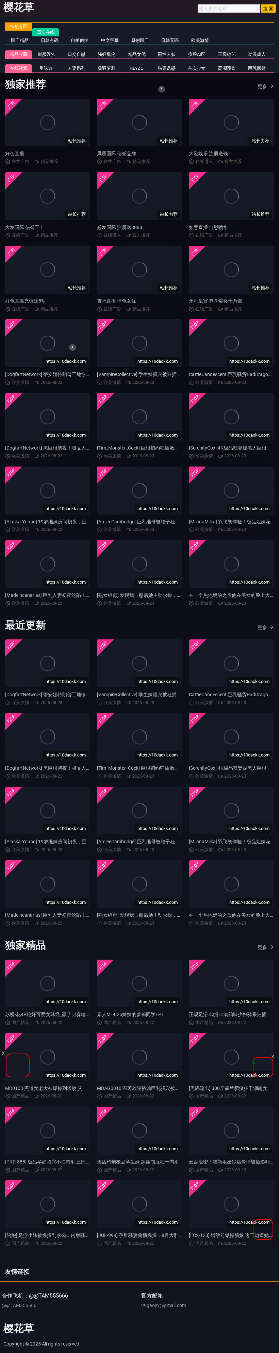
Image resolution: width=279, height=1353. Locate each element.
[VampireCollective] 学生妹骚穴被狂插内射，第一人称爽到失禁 (163, 374)
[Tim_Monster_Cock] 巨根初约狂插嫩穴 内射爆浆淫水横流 (157, 448)
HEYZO (137, 68)
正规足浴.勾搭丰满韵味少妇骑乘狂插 (227, 1014)
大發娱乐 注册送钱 (208, 153)
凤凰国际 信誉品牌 (116, 153)
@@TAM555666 (19, 1305)
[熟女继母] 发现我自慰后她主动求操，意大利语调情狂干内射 (161, 595)
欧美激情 (200, 40)
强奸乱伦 (106, 54)
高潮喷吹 (227, 68)
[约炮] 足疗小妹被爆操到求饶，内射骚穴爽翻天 (54, 1235)
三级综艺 (227, 54)
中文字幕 (110, 40)
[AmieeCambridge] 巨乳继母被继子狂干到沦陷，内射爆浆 (157, 521)
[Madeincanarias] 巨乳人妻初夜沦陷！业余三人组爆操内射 (67, 595)
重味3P (46, 68)
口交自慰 (76, 54)
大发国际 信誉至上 (24, 227)
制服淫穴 (46, 54)
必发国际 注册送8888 (119, 227)
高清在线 (45, 32)
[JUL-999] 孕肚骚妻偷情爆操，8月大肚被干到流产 (149, 1235)
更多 (262, 86)
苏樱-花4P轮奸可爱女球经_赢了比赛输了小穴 (52, 1014)
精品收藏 (19, 54)
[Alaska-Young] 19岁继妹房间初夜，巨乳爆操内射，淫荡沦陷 (69, 521)
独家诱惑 (167, 68)
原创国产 (140, 40)
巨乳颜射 (257, 68)
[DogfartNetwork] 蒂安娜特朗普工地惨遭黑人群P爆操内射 (66, 694)
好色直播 (14, 153)
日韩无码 (170, 40)
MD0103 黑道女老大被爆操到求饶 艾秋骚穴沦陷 (55, 1088)
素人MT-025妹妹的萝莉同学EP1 (130, 1014)
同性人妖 (167, 54)
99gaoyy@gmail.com (163, 1305)
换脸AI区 (197, 54)
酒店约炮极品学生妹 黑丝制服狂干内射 (138, 1161)
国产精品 (20, 40)
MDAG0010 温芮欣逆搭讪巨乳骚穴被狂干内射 (145, 1088)
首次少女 (197, 68)
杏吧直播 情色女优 (116, 301)
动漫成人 (257, 54)
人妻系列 (76, 68)
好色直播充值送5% (25, 301)
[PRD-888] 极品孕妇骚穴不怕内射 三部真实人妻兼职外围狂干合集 (74, 1161)
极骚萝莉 (106, 68)
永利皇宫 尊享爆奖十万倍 (215, 301)
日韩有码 (50, 40)
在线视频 (19, 68)
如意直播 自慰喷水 (208, 227)
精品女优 (137, 54)
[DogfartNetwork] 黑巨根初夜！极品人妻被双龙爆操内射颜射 (69, 448)
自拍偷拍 (79, 40)
